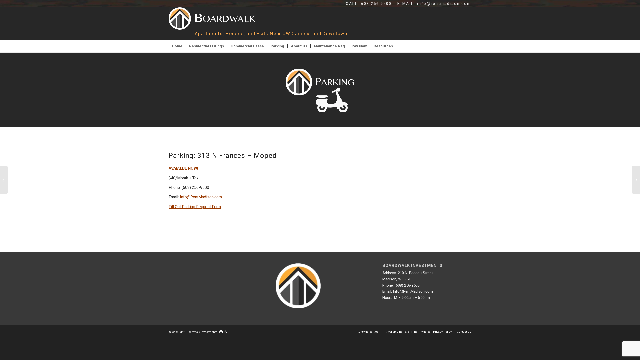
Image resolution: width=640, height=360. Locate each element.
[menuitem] (177, 46)
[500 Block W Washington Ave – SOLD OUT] (636, 180)
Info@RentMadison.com (201, 197)
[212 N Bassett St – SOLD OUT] (4, 180)
